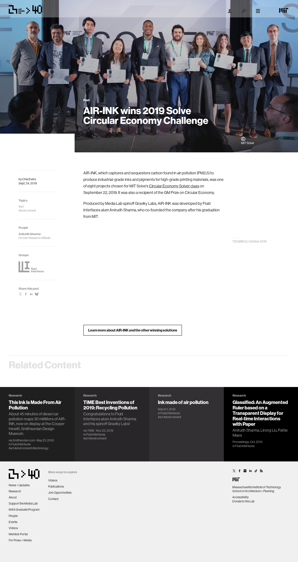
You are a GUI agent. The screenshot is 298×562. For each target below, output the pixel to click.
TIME (90, 430)
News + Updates (19, 485)
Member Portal (18, 534)
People (13, 516)
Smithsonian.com (24, 440)
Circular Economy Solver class (174, 185)
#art (11, 448)
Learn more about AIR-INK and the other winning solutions (132, 330)
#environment (23, 448)
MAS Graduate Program (24, 510)
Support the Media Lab (23, 503)
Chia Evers (29, 179)
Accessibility (240, 497)
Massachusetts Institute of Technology (256, 487)
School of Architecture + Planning (253, 491)
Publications (56, 486)
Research (15, 491)
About (13, 497)
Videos (13, 528)
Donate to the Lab (243, 501)
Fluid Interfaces (21, 444)
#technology (40, 448)
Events (13, 522)
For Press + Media (20, 540)
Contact (53, 499)
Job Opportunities (60, 493)
